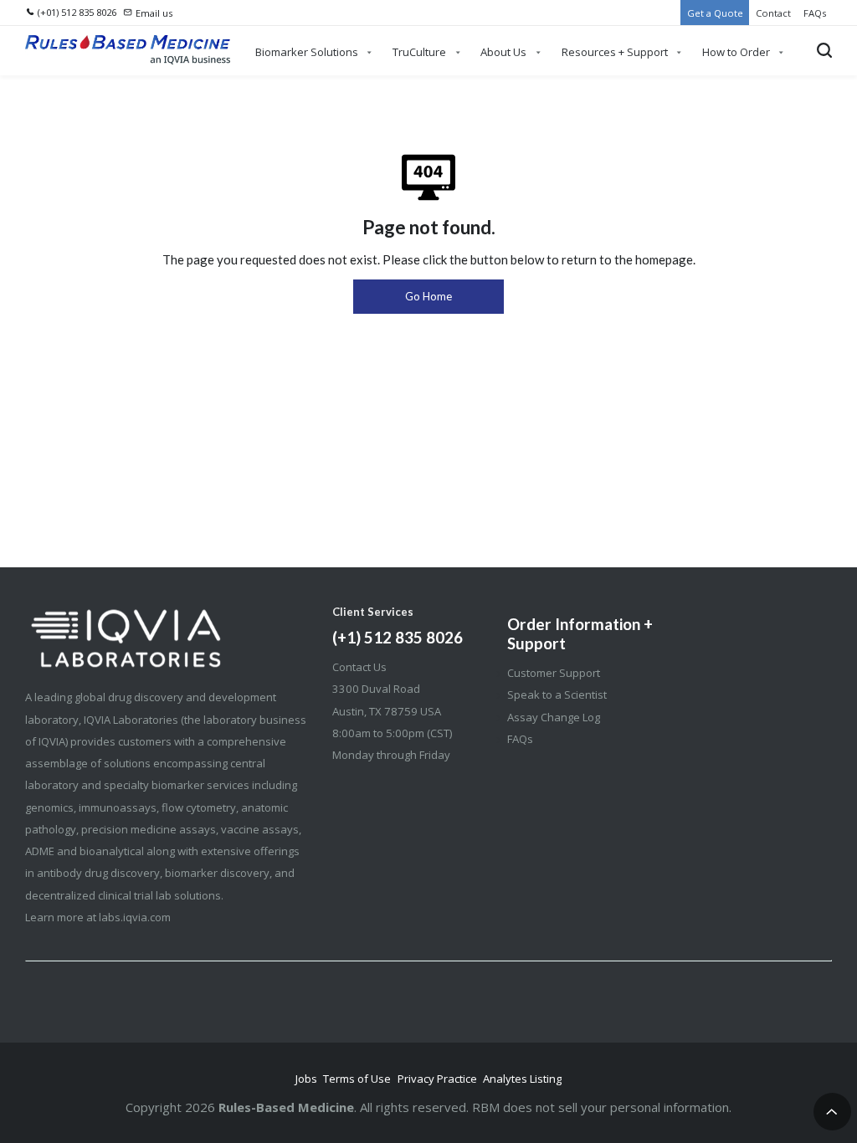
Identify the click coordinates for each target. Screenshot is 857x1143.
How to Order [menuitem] (736, 51)
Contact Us (359, 666)
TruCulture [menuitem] (419, 51)
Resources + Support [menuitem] (615, 51)
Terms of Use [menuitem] (357, 1078)
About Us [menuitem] (503, 51)
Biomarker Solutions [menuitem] (306, 51)
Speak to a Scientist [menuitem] (557, 694)
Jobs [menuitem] (306, 1078)
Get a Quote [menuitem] (715, 13)
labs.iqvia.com (135, 917)
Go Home (428, 296)
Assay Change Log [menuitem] (553, 717)
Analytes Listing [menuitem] (522, 1078)
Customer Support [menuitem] (553, 672)
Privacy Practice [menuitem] (437, 1078)
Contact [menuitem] (773, 13)
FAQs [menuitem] (814, 13)
